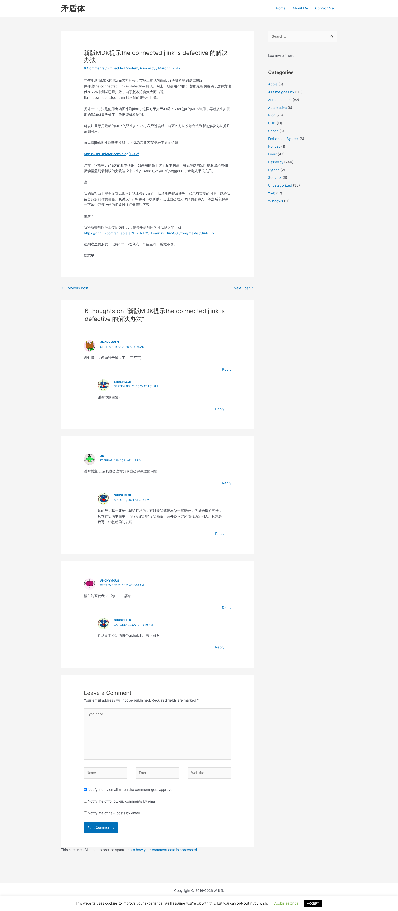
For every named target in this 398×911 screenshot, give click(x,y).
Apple (273, 84)
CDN (272, 123)
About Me (300, 8)
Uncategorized (280, 185)
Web (271, 193)
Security (275, 177)
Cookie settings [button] (285, 903)
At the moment (280, 100)
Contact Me (324, 8)
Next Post (244, 288)
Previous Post (74, 288)
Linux (272, 154)
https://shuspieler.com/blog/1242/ (111, 154)
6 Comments (94, 68)
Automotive (277, 107)
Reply (226, 369)
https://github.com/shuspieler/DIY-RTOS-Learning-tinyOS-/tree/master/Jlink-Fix (149, 233)
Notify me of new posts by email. (114, 813)
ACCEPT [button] (313, 903)
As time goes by (281, 92)
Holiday (274, 146)
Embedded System (123, 68)
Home (281, 8)
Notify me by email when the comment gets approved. (131, 789)
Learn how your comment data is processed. (162, 850)
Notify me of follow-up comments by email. (123, 801)
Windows (275, 201)
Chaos (273, 131)
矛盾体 (73, 8)
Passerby (147, 68)
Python (274, 170)
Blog (271, 115)
